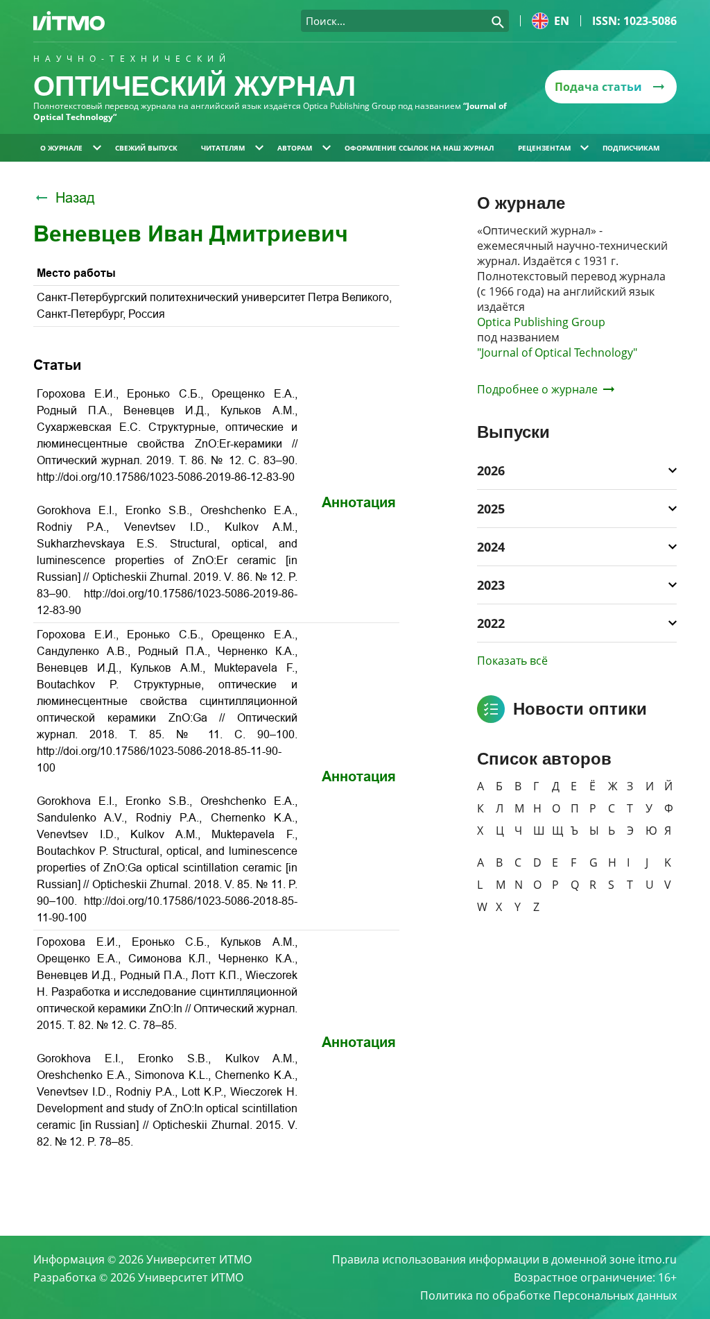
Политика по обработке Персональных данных (548, 1295)
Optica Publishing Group (541, 322)
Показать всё (512, 660)
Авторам (294, 148)
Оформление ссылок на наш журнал (419, 148)
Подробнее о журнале (537, 389)
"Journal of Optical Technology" (557, 352)
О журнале (61, 148)
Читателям (223, 148)
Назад (75, 197)
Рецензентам (544, 148)
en (561, 20)
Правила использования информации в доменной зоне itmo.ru (504, 1259)
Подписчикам (631, 148)
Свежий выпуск (146, 148)
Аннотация (359, 502)
